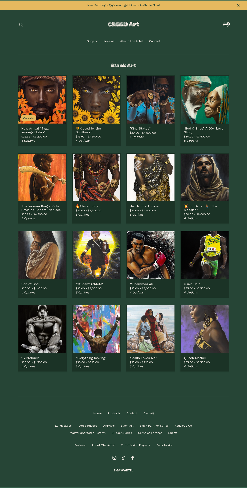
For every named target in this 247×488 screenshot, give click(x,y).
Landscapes (63, 425)
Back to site (164, 445)
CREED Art (123, 24)
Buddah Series (122, 433)
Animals (109, 425)
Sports (172, 433)
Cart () (149, 413)
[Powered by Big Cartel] (123, 470)
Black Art (127, 425)
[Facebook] (132, 457)
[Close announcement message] (238, 5)
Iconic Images (87, 425)
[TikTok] (123, 457)
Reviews (108, 41)
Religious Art (183, 425)
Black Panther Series (154, 425)
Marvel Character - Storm (88, 433)
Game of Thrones (150, 433)
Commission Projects (135, 445)
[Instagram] (114, 457)
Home (97, 413)
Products (114, 413)
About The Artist (131, 41)
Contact (154, 41)
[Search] (21, 24)
